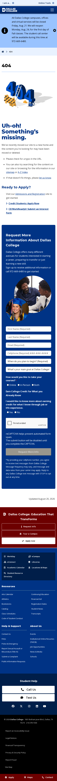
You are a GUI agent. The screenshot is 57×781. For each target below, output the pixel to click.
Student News (37, 609)
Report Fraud (11, 760)
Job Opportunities (37, 647)
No (18, 412)
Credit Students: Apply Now (24, 203)
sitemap (10, 172)
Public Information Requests (13, 661)
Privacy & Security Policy (16, 752)
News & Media (36, 651)
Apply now (30, 541)
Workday (11, 556)
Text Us (30, 697)
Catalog (5, 609)
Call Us (31, 689)
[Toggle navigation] (52, 10)
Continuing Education (40, 594)
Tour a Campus (30, 533)
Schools (33, 656)
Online (12, 385)
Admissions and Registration (30, 193)
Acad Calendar (16, 567)
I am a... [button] (7, 3)
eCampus (36, 556)
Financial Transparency (15, 745)
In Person (25, 385)
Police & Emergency (10, 643)
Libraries (36, 562)
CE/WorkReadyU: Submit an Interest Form (27, 210)
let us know (45, 177)
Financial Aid (36, 599)
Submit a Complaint (10, 656)
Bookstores (6, 604)
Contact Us (6, 634)
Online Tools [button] (44, 3)
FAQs (4, 639)
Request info (29, 526)
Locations (39, 567)
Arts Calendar (7, 594)
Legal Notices (11, 738)
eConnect (11, 562)
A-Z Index (23, 172)
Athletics (5, 599)
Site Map (8, 767)
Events (33, 634)
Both (36, 385)
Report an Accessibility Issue (17, 731)
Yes (11, 412)
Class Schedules (8, 613)
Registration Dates (39, 604)
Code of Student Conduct (12, 618)
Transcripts (36, 613)
